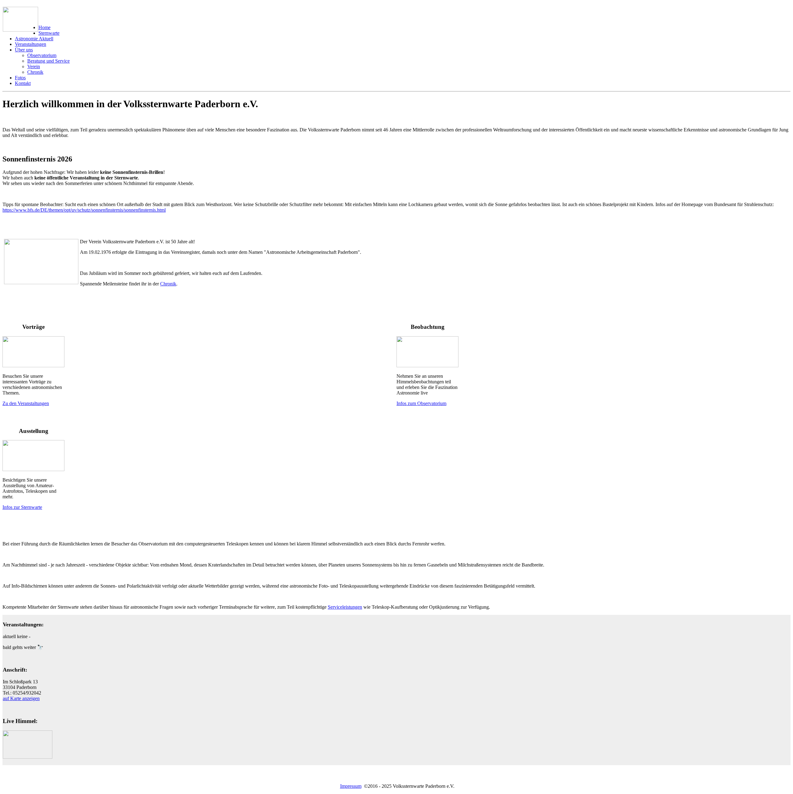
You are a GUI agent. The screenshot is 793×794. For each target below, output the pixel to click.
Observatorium (41, 55)
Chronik (35, 72)
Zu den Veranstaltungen (25, 403)
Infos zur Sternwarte (22, 507)
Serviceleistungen (345, 607)
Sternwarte (48, 33)
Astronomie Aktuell (34, 38)
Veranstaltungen (30, 44)
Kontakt (23, 83)
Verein (33, 66)
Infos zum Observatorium (421, 403)
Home (44, 27)
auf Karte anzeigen (21, 698)
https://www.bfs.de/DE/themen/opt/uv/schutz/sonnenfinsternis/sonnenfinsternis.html (84, 210)
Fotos (20, 77)
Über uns (24, 49)
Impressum (350, 786)
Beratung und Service (48, 61)
